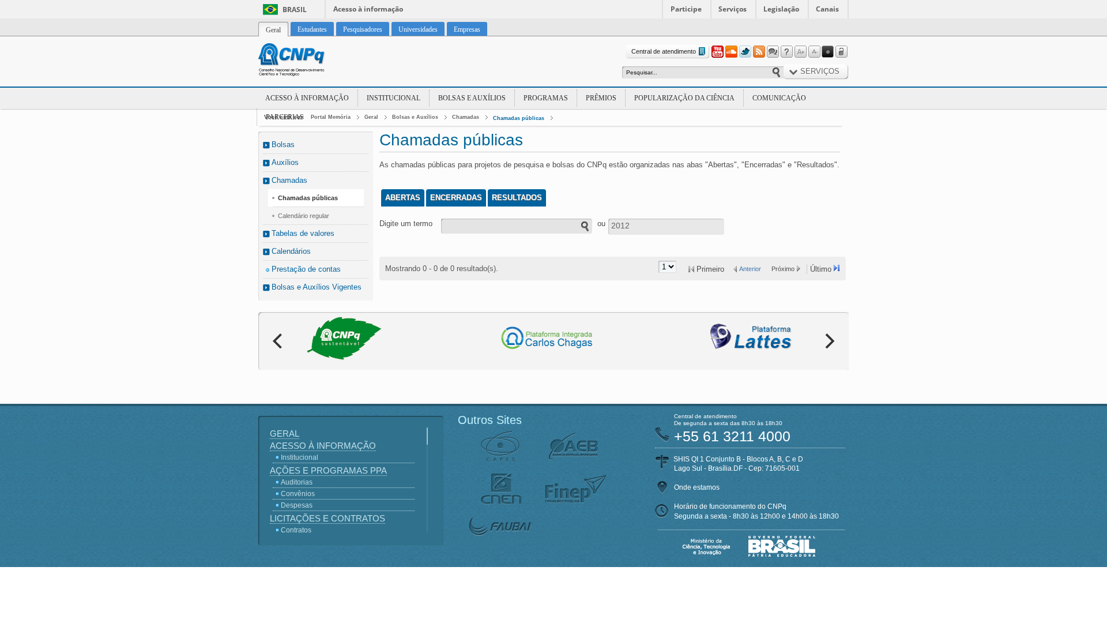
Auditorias (296, 482)
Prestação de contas (306, 269)
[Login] (841, 52)
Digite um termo (405, 223)
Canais (827, 9)
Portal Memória (331, 117)
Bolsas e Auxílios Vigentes (317, 287)
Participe (686, 9)
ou (601, 223)
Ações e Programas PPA (328, 470)
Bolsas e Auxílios (472, 98)
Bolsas (283, 144)
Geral (371, 117)
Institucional (393, 98)
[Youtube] (717, 52)
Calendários (291, 251)
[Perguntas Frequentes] (786, 52)
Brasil (295, 9)
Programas (546, 98)
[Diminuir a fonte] (814, 52)
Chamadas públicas (518, 118)
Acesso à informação (368, 9)
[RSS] (758, 52)
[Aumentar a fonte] (800, 52)
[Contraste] (828, 52)
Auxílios (285, 162)
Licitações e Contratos (327, 518)
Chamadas (465, 117)
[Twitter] (745, 52)
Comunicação (779, 98)
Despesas (296, 505)
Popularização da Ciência (684, 98)
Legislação (781, 9)
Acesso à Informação (307, 98)
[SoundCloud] (731, 52)
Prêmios (601, 98)
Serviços (732, 9)
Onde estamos (697, 487)
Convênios (298, 494)
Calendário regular (303, 215)
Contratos (296, 530)
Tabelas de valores (303, 233)
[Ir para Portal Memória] (305, 61)
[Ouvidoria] (772, 52)
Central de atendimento (663, 51)
